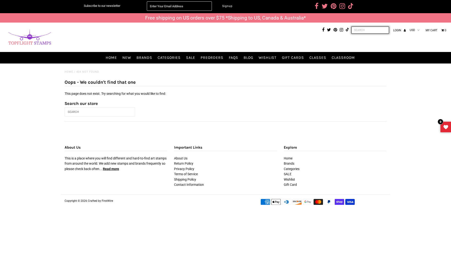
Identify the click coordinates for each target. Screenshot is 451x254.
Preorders (212, 57)
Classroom (343, 57)
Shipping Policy (185, 179)
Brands (144, 57)
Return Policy (183, 163)
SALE (190, 57)
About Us (180, 158)
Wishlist (267, 57)
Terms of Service (186, 174)
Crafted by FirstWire (100, 200)
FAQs (233, 57)
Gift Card (290, 185)
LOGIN (397, 30)
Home (111, 57)
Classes (317, 57)
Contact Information (189, 185)
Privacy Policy (184, 169)
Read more (111, 169)
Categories (169, 57)
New (126, 57)
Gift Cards (293, 57)
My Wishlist (445, 127)
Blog (248, 57)
